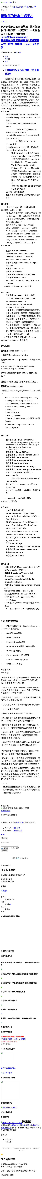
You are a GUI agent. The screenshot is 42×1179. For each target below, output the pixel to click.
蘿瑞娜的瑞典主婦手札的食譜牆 (12, 1036)
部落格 (7, 59)
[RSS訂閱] (7, 1064)
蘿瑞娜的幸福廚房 (14, 40)
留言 (23, 822)
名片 (6, 61)
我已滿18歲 (5, 1175)
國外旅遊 (16, 828)
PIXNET (9, 1148)
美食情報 (17, 52)
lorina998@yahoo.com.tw (14, 37)
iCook (27, 44)
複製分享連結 (6, 1044)
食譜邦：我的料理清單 (9, 1042)
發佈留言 (4, 851)
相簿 (6, 56)
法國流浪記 (17, 831)
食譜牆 (18, 44)
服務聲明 (21, 1150)
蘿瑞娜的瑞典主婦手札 (17, 16)
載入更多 (4, 838)
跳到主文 (4, 21)
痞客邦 (18, 822)
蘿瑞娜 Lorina (5, 811)
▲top (2, 834)
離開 (11, 1175)
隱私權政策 (36, 1148)
